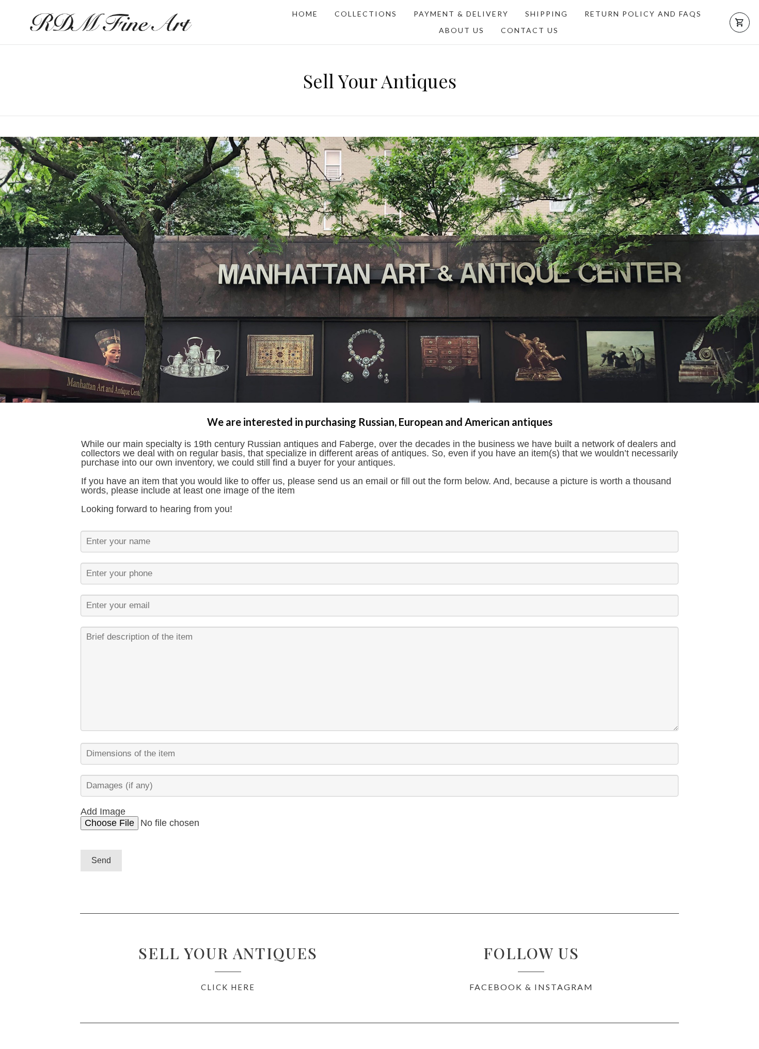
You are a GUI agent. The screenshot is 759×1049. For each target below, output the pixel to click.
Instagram (563, 987)
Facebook (496, 987)
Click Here (228, 987)
